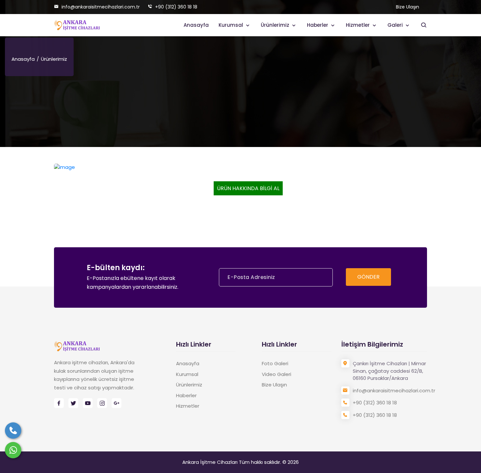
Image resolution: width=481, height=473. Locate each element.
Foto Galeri (275, 363)
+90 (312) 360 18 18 (175, 7)
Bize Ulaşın (407, 7)
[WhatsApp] (13, 450)
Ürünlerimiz (276, 25)
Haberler (318, 25)
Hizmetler (358, 25)
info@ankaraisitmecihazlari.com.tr (100, 7)
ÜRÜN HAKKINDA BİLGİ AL (248, 188)
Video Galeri (276, 374)
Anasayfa (196, 25)
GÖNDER (368, 277)
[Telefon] (13, 430)
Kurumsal (231, 25)
